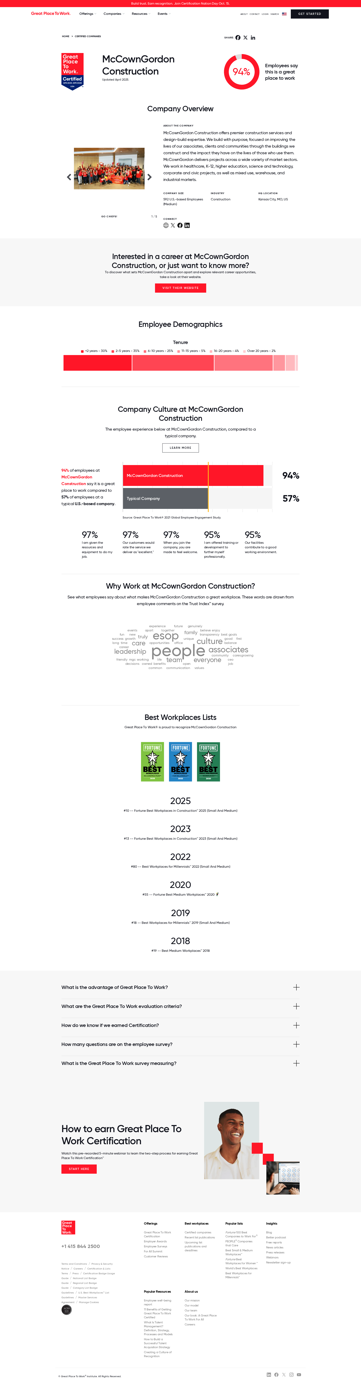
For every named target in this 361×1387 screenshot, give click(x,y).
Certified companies (198, 1232)
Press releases (275, 1252)
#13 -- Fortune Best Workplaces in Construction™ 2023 (180, 839)
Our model (191, 1305)
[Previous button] (69, 177)
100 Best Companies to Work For (241, 1234)
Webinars (272, 1257)
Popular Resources (157, 1291)
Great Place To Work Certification (157, 1234)
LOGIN (265, 14)
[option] (109, 177)
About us (191, 1291)
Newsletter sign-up (278, 1262)
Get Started (309, 14)
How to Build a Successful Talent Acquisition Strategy (157, 1343)
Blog (269, 1232)
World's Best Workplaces (241, 1268)
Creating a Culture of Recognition (158, 1354)
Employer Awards (155, 1241)
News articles (274, 1247)
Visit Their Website (181, 288)
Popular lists (234, 1223)
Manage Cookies (89, 1302)
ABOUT (244, 14)
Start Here (79, 1169)
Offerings (150, 1223)
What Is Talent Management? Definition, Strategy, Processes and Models (158, 1328)
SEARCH (275, 14)
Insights (271, 1223)
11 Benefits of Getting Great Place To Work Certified (157, 1313)
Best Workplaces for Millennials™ (238, 1275)
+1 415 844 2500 (80, 1246)
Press (75, 1273)
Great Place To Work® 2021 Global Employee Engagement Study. (177, 517)
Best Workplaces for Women (241, 1261)
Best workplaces (196, 1223)
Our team (191, 1310)
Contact (255, 14)
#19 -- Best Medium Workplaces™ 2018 (180, 951)
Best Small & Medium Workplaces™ (239, 1252)
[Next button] (150, 177)
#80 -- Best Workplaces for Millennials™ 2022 (180, 867)
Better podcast (276, 1237)
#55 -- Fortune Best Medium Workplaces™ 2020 (178, 894)
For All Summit (153, 1251)
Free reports (274, 1242)
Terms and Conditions (74, 1263)
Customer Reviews (156, 1256)
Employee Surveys (155, 1246)
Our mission (192, 1300)
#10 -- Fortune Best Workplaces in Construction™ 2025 (180, 811)
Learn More (180, 448)
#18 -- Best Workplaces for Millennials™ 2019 (180, 923)
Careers (78, 1268)
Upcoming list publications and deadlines (196, 1246)
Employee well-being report (157, 1302)
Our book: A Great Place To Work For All (200, 1317)
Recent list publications (200, 1237)
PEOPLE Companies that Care (238, 1243)
